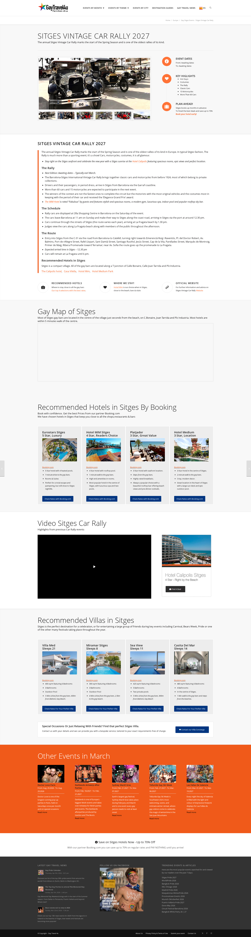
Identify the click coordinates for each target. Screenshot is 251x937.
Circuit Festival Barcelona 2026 (175, 908)
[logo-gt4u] (57, 8)
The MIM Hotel (52, 201)
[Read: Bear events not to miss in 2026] (41, 910)
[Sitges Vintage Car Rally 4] (94, 84)
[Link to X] (202, 933)
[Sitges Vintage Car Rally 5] (122, 116)
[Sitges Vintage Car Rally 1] (141, 116)
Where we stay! (124, 283)
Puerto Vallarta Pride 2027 (173, 902)
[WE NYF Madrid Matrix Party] (248, 468)
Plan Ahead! (184, 104)
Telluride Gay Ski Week (160, 785)
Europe (175, 20)
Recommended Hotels (67, 283)
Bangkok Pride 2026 (170, 883)
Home (168, 20)
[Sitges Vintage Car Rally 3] (66, 116)
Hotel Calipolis (139, 161)
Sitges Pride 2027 (169, 877)
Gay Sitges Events (187, 20)
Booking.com (48, 467)
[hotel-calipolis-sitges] (186, 566)
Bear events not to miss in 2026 (57, 908)
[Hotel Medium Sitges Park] (191, 449)
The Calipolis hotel (52, 271)
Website (199, 290)
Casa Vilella (70, 271)
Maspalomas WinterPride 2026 (175, 893)
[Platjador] (147, 449)
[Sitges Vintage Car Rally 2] (103, 116)
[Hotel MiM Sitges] (103, 449)
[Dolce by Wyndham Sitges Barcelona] (59, 449)
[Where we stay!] (105, 287)
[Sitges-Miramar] (103, 662)
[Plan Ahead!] (166, 106)
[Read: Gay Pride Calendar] (41, 872)
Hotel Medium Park (103, 271)
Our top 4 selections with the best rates (68, 290)
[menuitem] (93, 8)
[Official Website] (167, 287)
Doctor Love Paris (46, 785)
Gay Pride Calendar (53, 870)
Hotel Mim (84, 271)
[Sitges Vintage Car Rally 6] (85, 116)
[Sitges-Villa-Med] (59, 662)
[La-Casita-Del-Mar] (191, 662)
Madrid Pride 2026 (170, 890)
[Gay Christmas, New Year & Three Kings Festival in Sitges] (2, 468)
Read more (42, 812)
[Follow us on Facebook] (121, 910)
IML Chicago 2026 (169, 886)
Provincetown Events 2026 (173, 896)
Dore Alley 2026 (168, 905)
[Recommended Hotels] (43, 287)
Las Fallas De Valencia (197, 785)
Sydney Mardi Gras (121, 785)
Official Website (187, 283)
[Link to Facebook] (207, 933)
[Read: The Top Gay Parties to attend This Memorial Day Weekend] (41, 889)
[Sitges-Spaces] (147, 662)
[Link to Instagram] (211, 933)
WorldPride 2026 (169, 880)
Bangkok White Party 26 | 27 (174, 911)
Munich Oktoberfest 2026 (173, 899)
